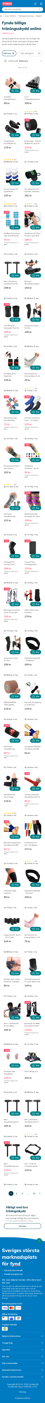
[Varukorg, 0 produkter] (35, 4)
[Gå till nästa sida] (39, 1193)
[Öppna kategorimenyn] (41, 4)
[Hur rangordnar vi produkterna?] (5, 61)
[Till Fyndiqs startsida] (7, 4)
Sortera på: (13, 61)
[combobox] (22, 9)
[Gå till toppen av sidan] (39, 1241)
